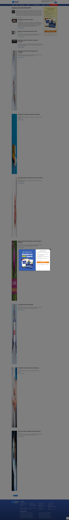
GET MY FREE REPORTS (43, 262)
